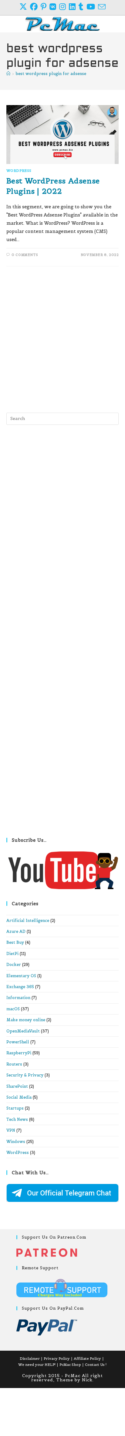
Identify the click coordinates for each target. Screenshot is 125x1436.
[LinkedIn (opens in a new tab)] (74, 7)
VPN (10, 1130)
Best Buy (15, 942)
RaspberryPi (18, 1053)
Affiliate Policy (87, 1358)
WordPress (19, 170)
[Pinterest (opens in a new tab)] (45, 7)
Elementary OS (21, 975)
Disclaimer (30, 1358)
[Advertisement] (62, 338)
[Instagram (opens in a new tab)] (64, 7)
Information (18, 997)
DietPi (12, 953)
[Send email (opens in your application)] (102, 7)
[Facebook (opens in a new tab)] (35, 7)
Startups (15, 1108)
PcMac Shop (70, 1364)
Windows (15, 1141)
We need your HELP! (37, 1364)
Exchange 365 (20, 986)
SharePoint (17, 1086)
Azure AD (15, 931)
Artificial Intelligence (27, 920)
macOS (13, 1008)
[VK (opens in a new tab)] (54, 7)
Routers (14, 1064)
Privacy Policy (57, 1358)
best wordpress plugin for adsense (51, 73)
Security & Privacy (24, 1075)
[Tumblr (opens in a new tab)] (82, 7)
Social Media (19, 1097)
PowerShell (17, 1042)
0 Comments (25, 255)
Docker (13, 964)
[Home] (8, 73)
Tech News (17, 1119)
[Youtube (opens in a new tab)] (92, 7)
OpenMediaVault (23, 1031)
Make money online (25, 1019)
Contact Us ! (95, 1364)
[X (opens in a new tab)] (24, 7)
